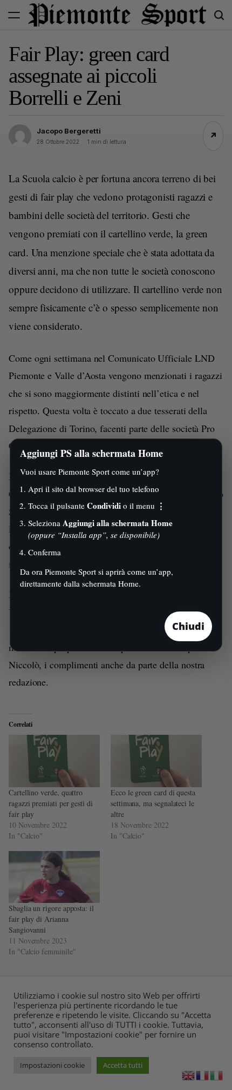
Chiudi (188, 626)
